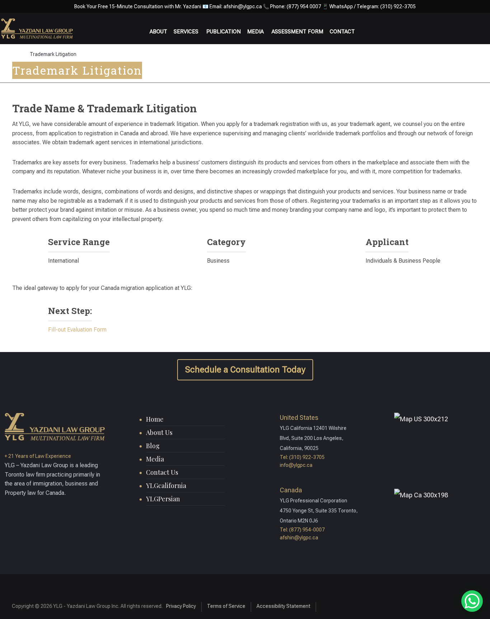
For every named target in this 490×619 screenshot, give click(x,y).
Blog (153, 445)
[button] (427, 605)
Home (155, 419)
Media (155, 459)
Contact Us (162, 472)
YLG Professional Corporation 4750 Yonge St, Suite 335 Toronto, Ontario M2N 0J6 (319, 511)
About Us (159, 432)
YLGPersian (163, 498)
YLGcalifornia (166, 485)
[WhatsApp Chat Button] (472, 601)
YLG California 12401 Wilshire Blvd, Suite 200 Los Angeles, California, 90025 (313, 438)
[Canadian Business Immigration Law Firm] (37, 28)
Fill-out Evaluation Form (77, 329)
